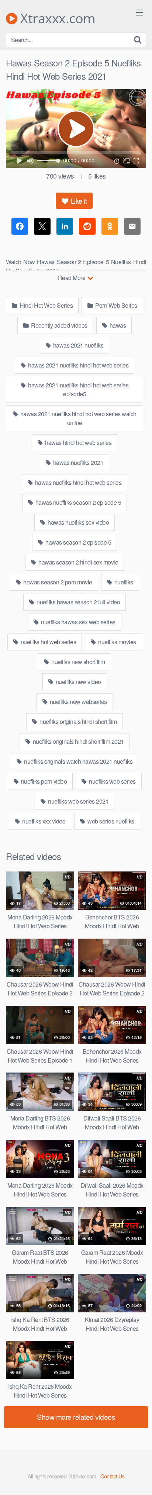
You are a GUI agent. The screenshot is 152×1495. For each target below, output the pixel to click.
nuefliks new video (77, 681)
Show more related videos (76, 1417)
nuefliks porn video (43, 781)
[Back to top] (139, 1479)
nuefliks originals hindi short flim (77, 721)
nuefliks (123, 582)
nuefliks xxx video (43, 821)
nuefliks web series (112, 781)
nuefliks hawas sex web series (77, 622)
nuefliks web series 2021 (78, 801)
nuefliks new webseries (77, 701)
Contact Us (112, 1476)
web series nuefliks (110, 821)
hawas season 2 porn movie (57, 582)
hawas (117, 325)
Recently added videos (58, 325)
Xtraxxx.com (56, 18)
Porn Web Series (115, 305)
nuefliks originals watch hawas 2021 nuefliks (78, 761)
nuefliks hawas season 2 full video (77, 602)
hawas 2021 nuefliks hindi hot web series (78, 365)
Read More (72, 277)
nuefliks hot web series (47, 642)
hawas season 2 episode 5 (77, 542)
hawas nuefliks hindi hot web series (77, 482)
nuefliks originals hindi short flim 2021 (77, 741)
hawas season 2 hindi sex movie (77, 562)
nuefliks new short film (77, 661)
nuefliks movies (116, 642)
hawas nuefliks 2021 (77, 462)
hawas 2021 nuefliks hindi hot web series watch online (78, 418)
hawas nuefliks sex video (77, 522)
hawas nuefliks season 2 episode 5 (77, 502)
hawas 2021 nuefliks (77, 345)
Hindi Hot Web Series (45, 305)
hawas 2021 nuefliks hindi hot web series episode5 (78, 389)
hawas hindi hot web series (78, 442)
